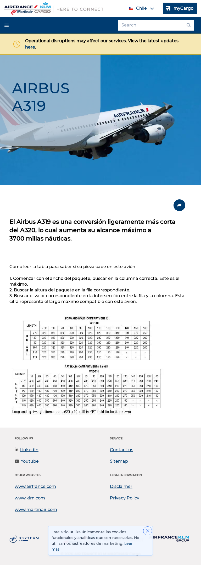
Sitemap (119, 461)
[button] (6, 25)
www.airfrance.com (35, 486)
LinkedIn (29, 449)
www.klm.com (30, 497)
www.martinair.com (36, 509)
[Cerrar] (147, 531)
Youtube (30, 461)
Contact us (121, 449)
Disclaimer (121, 486)
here (30, 47)
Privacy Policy (124, 497)
